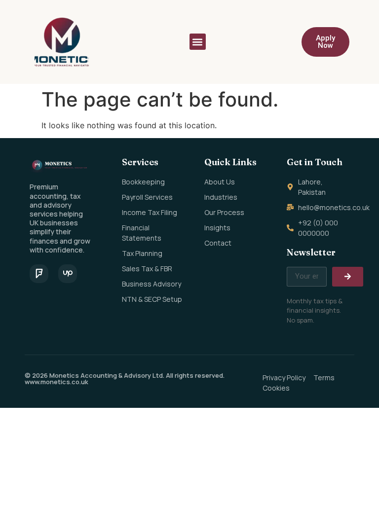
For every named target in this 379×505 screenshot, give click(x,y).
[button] (198, 42)
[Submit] (347, 277)
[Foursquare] (39, 273)
